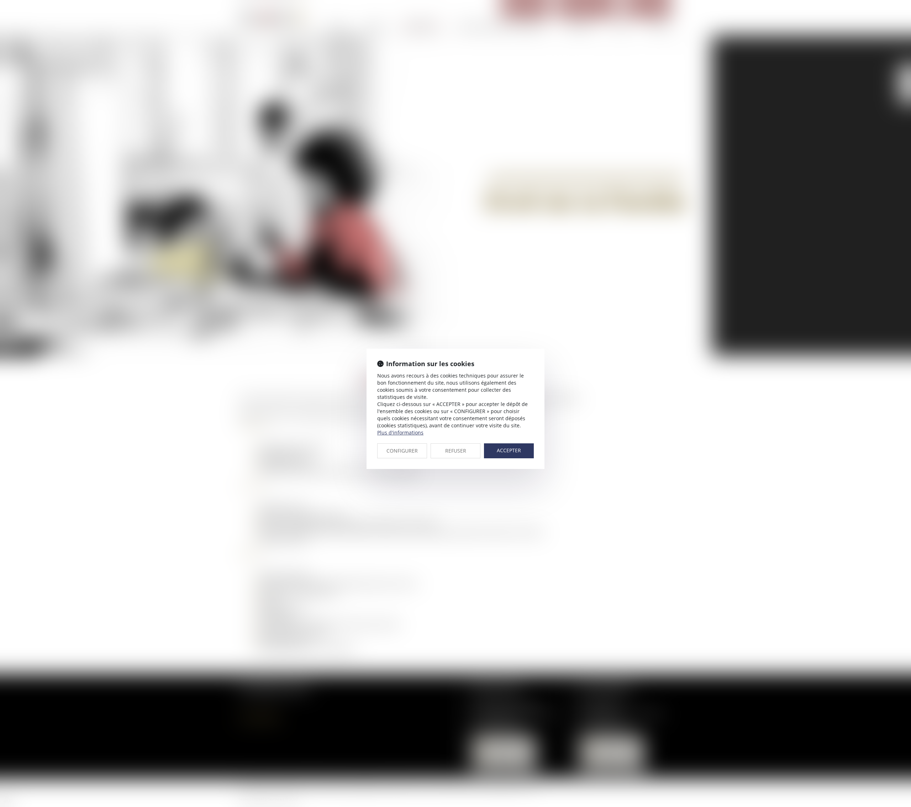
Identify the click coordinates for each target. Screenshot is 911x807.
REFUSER (455, 450)
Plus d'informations (400, 432)
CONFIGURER (402, 450)
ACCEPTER (509, 450)
